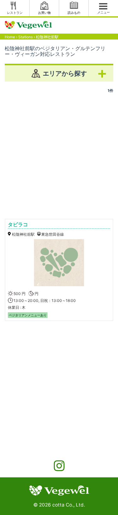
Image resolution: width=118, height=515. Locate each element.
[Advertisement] (59, 153)
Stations (25, 37)
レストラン (15, 12)
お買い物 (44, 12)
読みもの (74, 12)
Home (10, 37)
